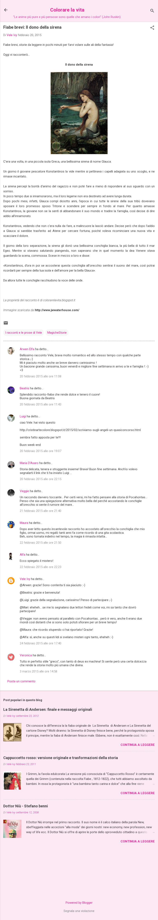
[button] (152, 28)
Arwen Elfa (27, 349)
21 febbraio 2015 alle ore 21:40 (40, 511)
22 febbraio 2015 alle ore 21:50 (40, 542)
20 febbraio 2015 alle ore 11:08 (40, 376)
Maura (24, 523)
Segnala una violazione (79, 911)
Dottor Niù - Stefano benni (25, 806)
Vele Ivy (25, 579)
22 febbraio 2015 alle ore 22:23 (40, 567)
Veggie (24, 491)
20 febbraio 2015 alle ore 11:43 (40, 404)
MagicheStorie (57, 332)
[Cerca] (152, 11)
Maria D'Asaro (29, 463)
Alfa (22, 554)
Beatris (24, 388)
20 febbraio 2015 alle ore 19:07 (40, 451)
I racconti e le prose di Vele (23, 332)
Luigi (23, 416)
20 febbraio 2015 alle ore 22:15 (40, 479)
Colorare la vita (67, 10)
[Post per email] (5, 324)
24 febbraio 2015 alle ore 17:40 (40, 643)
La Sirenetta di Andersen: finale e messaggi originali (47, 709)
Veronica (26, 655)
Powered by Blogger (79, 903)
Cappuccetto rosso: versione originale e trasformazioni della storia (60, 758)
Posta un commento (21, 681)
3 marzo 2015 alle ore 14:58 (38, 671)
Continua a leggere (138, 745)
